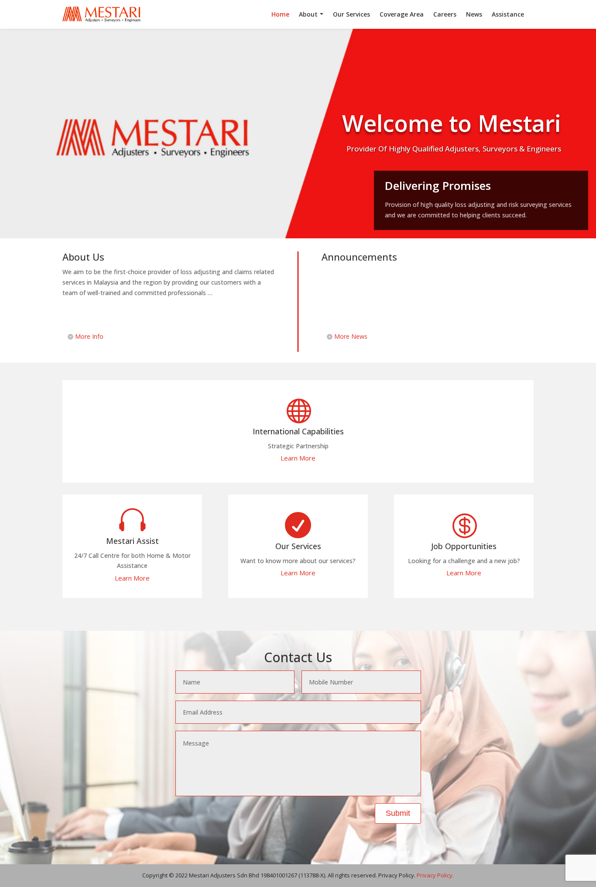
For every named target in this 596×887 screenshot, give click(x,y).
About (308, 14)
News (474, 14)
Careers (444, 14)
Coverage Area (402, 14)
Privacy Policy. (435, 875)
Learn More (298, 458)
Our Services (351, 14)
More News (350, 336)
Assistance (508, 14)
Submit (398, 813)
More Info (89, 336)
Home (280, 14)
